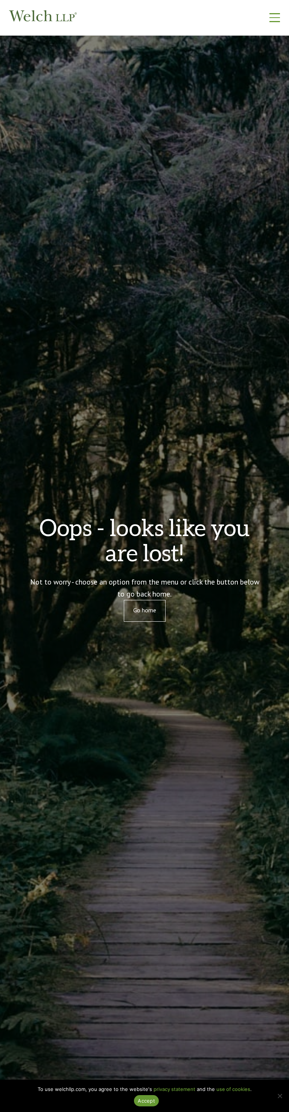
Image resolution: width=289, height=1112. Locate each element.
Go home (144, 610)
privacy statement (174, 1089)
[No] (279, 1096)
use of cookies (233, 1089)
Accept (146, 1101)
